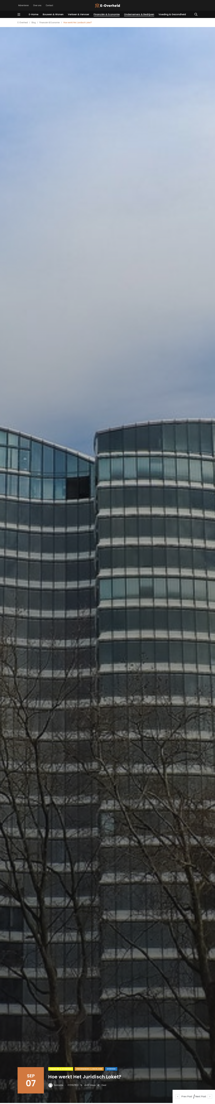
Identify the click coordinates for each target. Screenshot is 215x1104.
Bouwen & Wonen (53, 14)
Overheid (111, 1069)
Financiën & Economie (107, 14)
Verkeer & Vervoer (78, 14)
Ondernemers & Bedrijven (139, 14)
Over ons (37, 5)
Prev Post (186, 1096)
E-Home (33, 14)
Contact (49, 5)
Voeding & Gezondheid (172, 14)
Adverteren (23, 5)
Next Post (200, 1096)
